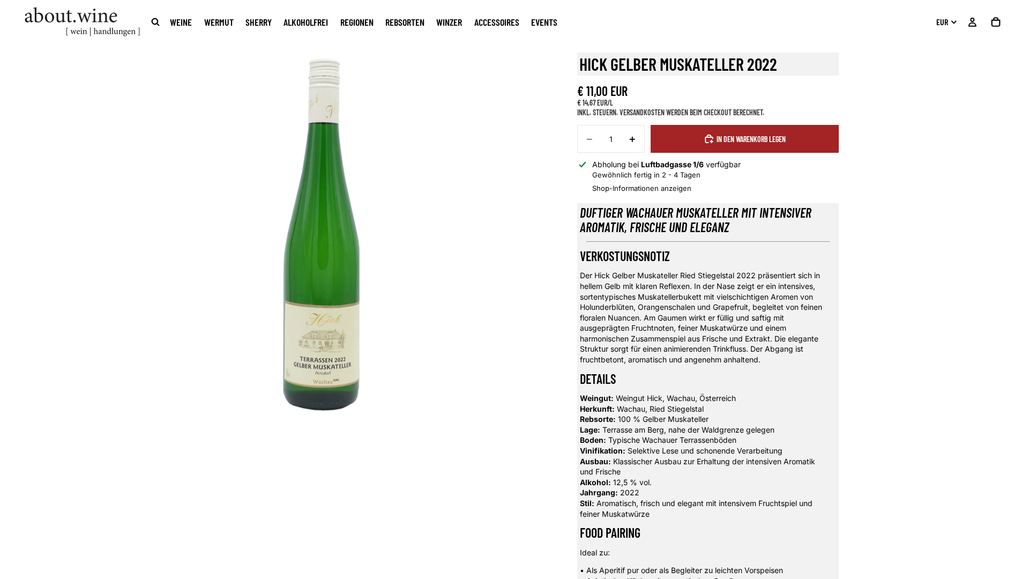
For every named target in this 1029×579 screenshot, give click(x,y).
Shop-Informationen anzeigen (641, 188)
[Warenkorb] (996, 22)
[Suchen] (155, 22)
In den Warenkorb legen (751, 139)
